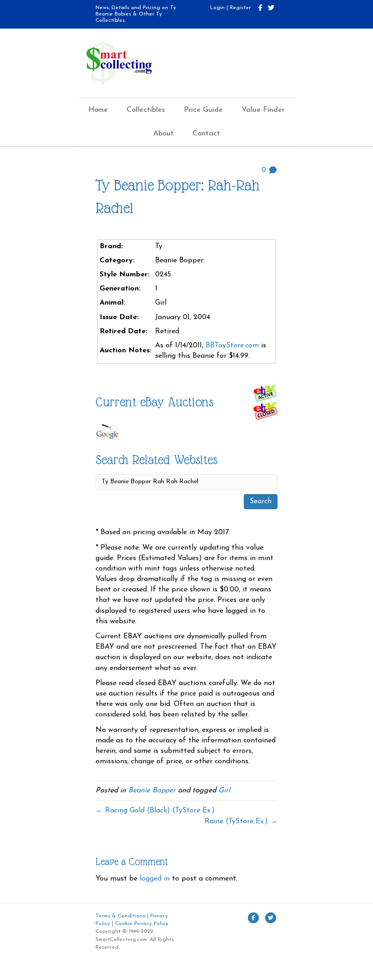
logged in (155, 878)
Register (240, 7)
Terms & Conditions (120, 916)
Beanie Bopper (152, 790)
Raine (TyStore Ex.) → (241, 821)
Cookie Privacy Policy (141, 923)
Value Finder (263, 110)
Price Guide (203, 110)
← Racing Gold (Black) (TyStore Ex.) (155, 810)
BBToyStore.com (232, 345)
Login (217, 7)
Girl (224, 790)
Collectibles (145, 110)
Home (98, 110)
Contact (206, 133)
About (163, 133)
